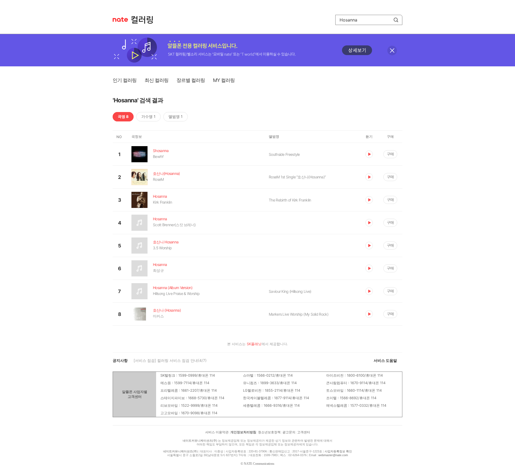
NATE (120, 19)
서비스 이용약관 (217, 432)
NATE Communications (259, 464)
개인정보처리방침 (243, 432)
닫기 (392, 50)
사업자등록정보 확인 (338, 451)
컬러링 (144, 20)
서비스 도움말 (385, 360)
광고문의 (288, 432)
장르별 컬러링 (190, 80)
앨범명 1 (175, 116)
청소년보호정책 (269, 432)
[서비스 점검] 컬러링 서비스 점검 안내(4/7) (170, 360)
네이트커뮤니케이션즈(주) (200, 440)
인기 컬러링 (125, 80)
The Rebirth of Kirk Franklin (290, 200)
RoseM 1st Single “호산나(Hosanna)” (297, 177)
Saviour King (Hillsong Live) (290, 291)
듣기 (369, 154)
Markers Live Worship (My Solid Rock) (298, 314)
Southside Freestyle (284, 154)
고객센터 (303, 432)
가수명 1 (148, 116)
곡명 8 (123, 116)
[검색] (396, 20)
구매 (390, 154)
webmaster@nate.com (333, 455)
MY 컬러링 (224, 80)
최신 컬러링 (156, 80)
